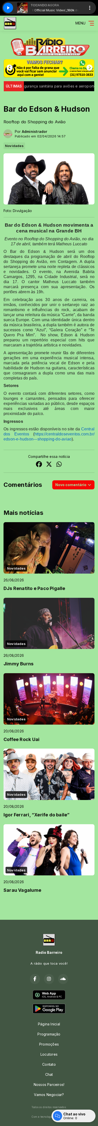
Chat (49, 1074)
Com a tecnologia (42, 1116)
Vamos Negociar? (49, 1094)
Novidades (14, 146)
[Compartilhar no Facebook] (39, 464)
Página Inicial (49, 1024)
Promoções (49, 1044)
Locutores (49, 1054)
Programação (48, 1034)
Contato (49, 1064)
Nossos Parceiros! (49, 1084)
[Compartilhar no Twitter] (49, 464)
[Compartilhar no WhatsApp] (59, 464)
